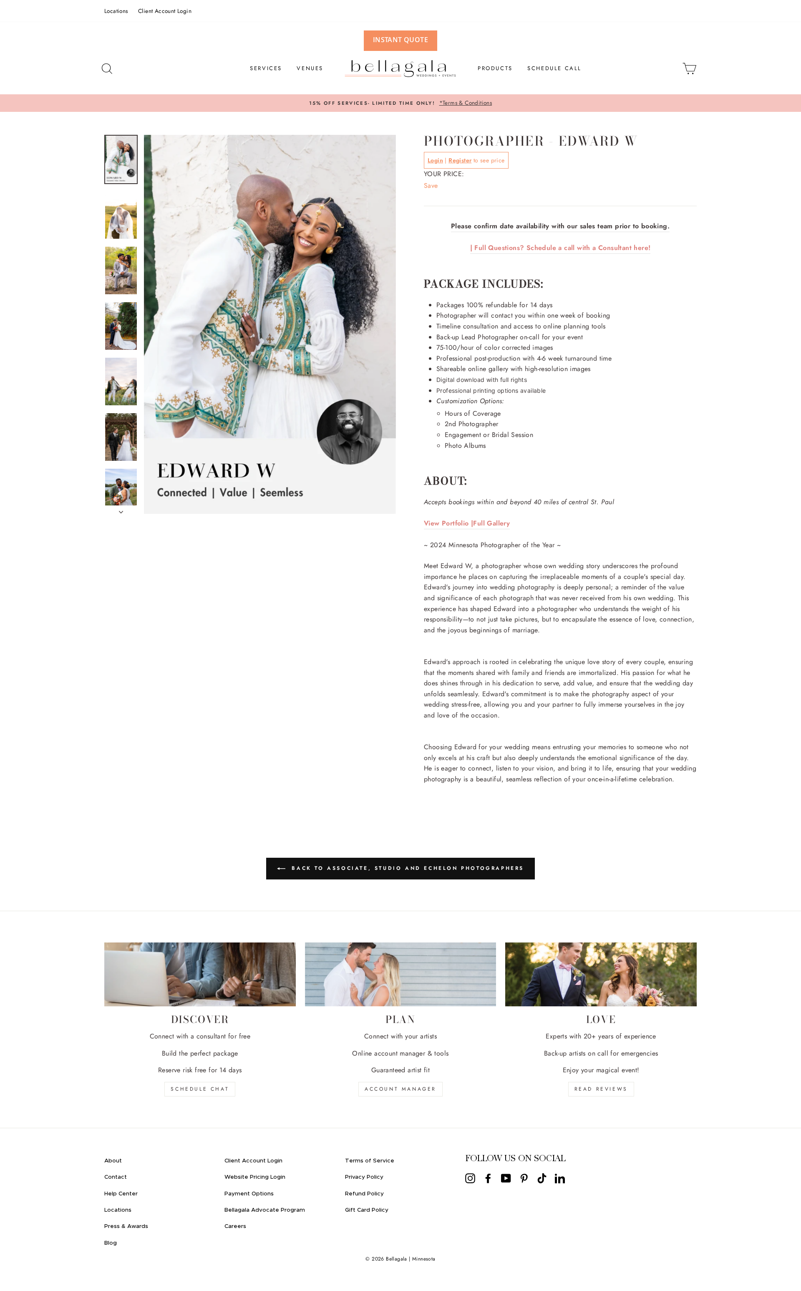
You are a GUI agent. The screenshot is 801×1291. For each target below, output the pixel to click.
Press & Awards (126, 1226)
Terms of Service (369, 1161)
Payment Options (249, 1194)
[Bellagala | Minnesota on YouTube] (506, 1178)
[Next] (121, 509)
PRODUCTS (495, 68)
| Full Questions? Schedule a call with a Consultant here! (560, 248)
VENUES (310, 68)
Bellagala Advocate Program (264, 1210)
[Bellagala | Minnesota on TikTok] (542, 1178)
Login (435, 160)
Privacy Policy (364, 1177)
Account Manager (400, 1089)
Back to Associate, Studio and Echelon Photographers (406, 868)
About (113, 1161)
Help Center (121, 1194)
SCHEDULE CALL (554, 68)
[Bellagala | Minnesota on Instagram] (470, 1178)
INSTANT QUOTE (400, 39)
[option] (400, 103)
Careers (235, 1226)
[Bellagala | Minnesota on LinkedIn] (560, 1178)
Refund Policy (364, 1194)
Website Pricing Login (254, 1177)
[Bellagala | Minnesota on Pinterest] (524, 1178)
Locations (116, 11)
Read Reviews (601, 1089)
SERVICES (266, 68)
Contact (115, 1177)
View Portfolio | (448, 523)
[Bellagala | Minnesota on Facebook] (488, 1178)
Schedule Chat (200, 1089)
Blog (110, 1243)
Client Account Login (164, 11)
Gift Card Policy (366, 1210)
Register (459, 160)
